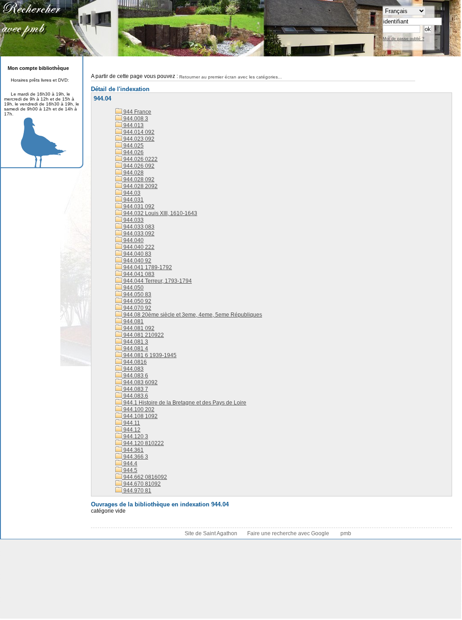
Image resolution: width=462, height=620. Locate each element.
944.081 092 (138, 328)
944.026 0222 (140, 159)
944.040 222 (138, 247)
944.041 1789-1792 (147, 267)
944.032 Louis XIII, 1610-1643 (159, 213)
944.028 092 (138, 179)
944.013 (133, 125)
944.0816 (134, 362)
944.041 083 (138, 274)
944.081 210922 (143, 335)
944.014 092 (138, 132)
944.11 (131, 423)
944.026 (133, 152)
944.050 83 (136, 294)
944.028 (133, 173)
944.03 (131, 193)
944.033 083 (138, 227)
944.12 (131, 430)
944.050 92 (136, 301)
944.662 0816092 (144, 477)
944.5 (129, 470)
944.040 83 (136, 254)
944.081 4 (135, 348)
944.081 (133, 321)
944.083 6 (135, 375)
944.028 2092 (140, 186)
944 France (136, 112)
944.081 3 (135, 342)
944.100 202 (138, 409)
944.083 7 (135, 389)
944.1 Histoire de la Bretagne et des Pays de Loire (184, 403)
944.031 (133, 200)
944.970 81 (136, 490)
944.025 (133, 145)
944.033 (133, 220)
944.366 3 (135, 457)
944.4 (129, 463)
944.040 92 (136, 260)
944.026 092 (138, 166)
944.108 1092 (140, 416)
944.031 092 (138, 206)
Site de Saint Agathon (212, 533)
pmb (345, 533)
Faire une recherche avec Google (288, 533)
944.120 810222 (143, 443)
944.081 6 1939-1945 (149, 355)
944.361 (133, 450)
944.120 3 (135, 436)
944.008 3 (135, 118)
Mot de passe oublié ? (403, 39)
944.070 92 (136, 308)
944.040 (133, 240)
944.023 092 (138, 139)
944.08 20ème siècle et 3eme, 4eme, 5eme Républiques (192, 315)
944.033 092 (138, 233)
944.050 (133, 288)
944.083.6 (135, 396)
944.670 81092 (141, 484)
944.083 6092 (140, 382)
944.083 (133, 369)
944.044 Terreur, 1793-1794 (157, 281)
